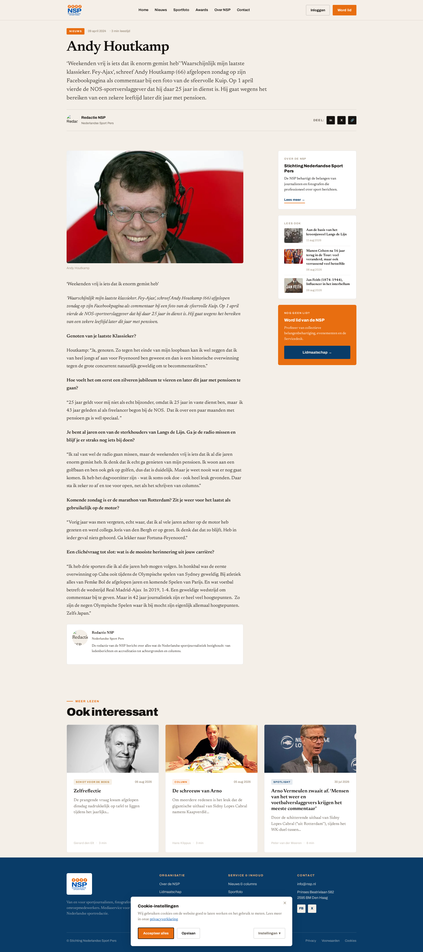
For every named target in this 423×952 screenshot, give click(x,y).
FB (301, 908)
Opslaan (188, 933)
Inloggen (318, 10)
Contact (243, 10)
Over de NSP (169, 884)
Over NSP (222, 10)
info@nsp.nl (306, 884)
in (330, 120)
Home (143, 10)
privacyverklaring (163, 919)
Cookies (350, 940)
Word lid (345, 10)
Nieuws (161, 10)
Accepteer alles (156, 933)
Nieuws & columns (242, 884)
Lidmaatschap (170, 892)
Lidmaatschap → (317, 352)
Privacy (311, 940)
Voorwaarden (331, 940)
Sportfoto (181, 10)
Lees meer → (294, 200)
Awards (202, 10)
